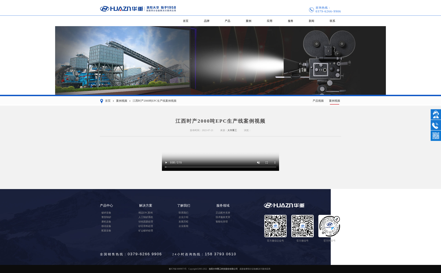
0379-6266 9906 (145, 254)
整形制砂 (106, 217)
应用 (269, 20)
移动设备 (106, 226)
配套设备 (106, 230)
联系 (332, 20)
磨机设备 (106, 221)
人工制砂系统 (146, 217)
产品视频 (318, 100)
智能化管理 (222, 221)
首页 (185, 20)
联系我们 (183, 212)
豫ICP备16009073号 (178, 269)
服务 (290, 20)
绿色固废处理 (146, 221)
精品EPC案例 (146, 212)
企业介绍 (183, 217)
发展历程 (183, 221)
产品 (227, 20)
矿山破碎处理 (146, 230)
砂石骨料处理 (146, 226)
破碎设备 (106, 212)
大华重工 (232, 130)
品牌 (206, 20)
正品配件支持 (223, 212)
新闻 (311, 20)
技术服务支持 (223, 217)
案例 (248, 20)
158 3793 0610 (220, 254)
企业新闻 (183, 226)
